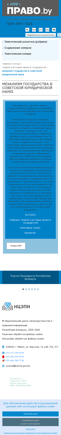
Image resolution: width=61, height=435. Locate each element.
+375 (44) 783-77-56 (14, 360)
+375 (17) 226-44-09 (14, 352)
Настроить (30, 429)
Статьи (16, 64)
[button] (59, 35)
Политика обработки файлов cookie (22, 334)
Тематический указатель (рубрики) (25, 42)
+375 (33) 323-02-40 (14, 356)
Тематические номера (17, 54)
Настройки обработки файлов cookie (23, 339)
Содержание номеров (17, 48)
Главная (6, 64)
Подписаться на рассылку (41, 35)
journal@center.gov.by (18, 366)
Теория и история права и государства (24, 67)
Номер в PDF (16, 246)
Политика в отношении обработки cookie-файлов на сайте (30, 433)
